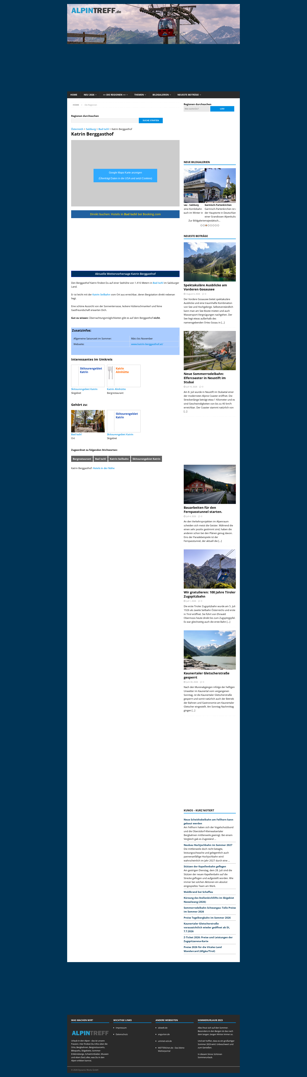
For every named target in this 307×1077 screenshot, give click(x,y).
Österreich (77, 129)
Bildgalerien (161, 94)
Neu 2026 (89, 94)
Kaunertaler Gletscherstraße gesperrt (206, 675)
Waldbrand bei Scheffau (198, 891)
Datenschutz (122, 1034)
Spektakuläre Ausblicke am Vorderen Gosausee (205, 287)
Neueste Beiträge (188, 94)
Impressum (121, 1027)
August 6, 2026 (193, 293)
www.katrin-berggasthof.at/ (147, 344)
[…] (223, 322)
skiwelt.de (162, 1027)
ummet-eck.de (165, 1041)
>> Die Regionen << (114, 94)
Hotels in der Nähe (104, 468)
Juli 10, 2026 (191, 386)
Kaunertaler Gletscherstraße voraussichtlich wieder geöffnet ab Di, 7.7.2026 (207, 927)
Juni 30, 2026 (192, 681)
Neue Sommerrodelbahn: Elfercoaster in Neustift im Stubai (205, 378)
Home (73, 94)
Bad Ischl (103, 129)
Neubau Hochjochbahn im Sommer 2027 (208, 845)
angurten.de (164, 1034)
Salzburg (91, 129)
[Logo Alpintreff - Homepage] (90, 1037)
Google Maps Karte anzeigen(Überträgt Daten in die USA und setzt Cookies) (125, 175)
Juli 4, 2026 (191, 516)
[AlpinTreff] (153, 42)
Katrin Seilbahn (101, 294)
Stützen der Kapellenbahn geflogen (205, 866)
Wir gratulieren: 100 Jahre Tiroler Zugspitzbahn (210, 594)
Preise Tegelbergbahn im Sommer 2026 (207, 917)
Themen (139, 94)
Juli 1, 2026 (191, 600)
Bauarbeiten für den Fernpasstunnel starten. (203, 509)
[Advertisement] (153, 67)
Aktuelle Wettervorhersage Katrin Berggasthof (125, 274)
